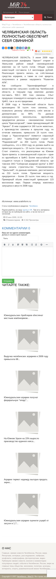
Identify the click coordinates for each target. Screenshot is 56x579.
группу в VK (27, 210)
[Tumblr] (20, 48)
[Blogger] (14, 48)
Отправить (8, 281)
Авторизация (9, 12)
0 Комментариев (13, 220)
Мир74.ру (6, 24)
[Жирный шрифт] (4, 244)
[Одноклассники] (6, 48)
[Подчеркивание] (13, 244)
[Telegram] (23, 48)
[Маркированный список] (32, 244)
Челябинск (16, 24)
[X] (12, 48)
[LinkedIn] (17, 48)
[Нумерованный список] (36, 244)
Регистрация (24, 12)
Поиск (49, 17)
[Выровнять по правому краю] (26, 244)
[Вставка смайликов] (41, 244)
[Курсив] (9, 244)
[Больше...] (47, 244)
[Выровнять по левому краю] (18, 244)
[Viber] (26, 48)
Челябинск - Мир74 (25, 576)
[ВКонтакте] (3, 48)
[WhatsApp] (29, 48)
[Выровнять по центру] (22, 244)
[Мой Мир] (9, 48)
